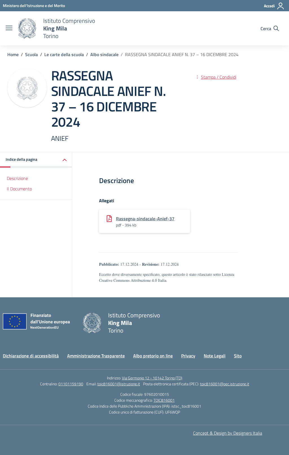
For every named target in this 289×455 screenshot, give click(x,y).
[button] (36, 160)
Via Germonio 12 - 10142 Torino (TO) (152, 378)
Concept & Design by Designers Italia (227, 433)
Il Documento (19, 188)
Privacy (188, 355)
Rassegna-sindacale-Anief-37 (145, 218)
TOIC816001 (164, 400)
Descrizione (17, 178)
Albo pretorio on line (153, 355)
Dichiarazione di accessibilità (31, 355)
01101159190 (70, 384)
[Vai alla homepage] (27, 28)
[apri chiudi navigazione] (9, 28)
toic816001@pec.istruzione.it (224, 384)
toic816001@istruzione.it (118, 384)
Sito (238, 355)
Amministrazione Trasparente (96, 355)
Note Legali (214, 355)
